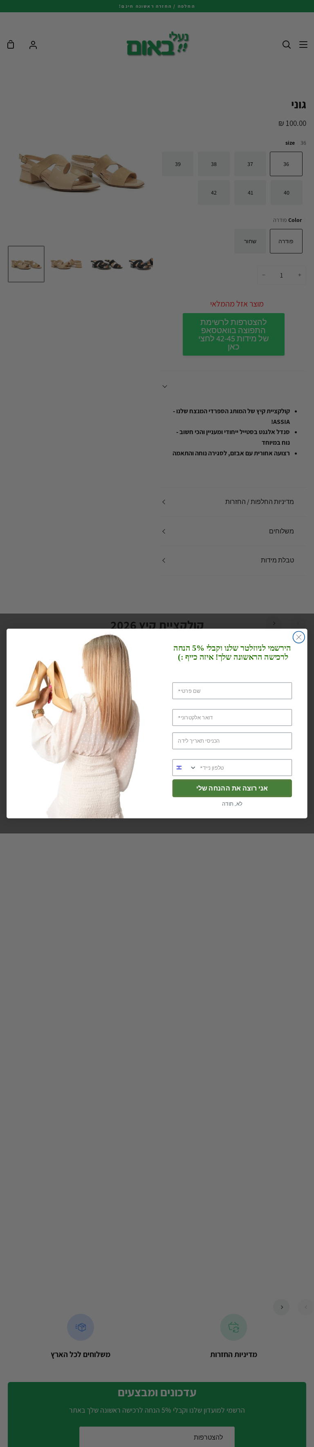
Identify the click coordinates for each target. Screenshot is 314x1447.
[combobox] (185, 767)
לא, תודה (232, 804)
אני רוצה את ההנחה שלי (232, 788)
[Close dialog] (299, 637)
